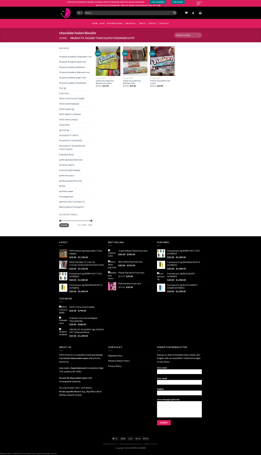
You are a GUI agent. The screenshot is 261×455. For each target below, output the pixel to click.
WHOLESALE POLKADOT (71, 207)
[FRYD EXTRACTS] (65, 13)
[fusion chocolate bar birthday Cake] (135, 61)
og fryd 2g (64, 130)
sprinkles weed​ (66, 191)
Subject (160, 389)
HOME (95, 23)
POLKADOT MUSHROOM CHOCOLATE (72, 147)
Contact (152, 23)
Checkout (164, 23)
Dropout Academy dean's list (72, 61)
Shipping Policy (115, 355)
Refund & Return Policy (119, 360)
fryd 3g (62, 88)
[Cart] (200, 13)
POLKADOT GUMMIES (70, 140)
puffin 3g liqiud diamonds (71, 159)
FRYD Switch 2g (66, 109)
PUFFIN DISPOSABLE (69, 170)
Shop (102, 23)
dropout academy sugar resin (72, 77)
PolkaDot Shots (66, 154)
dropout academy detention (72, 67)
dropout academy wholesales (72, 82)
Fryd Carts (64, 93)
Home (63, 38)
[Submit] (174, 12)
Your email (162, 378)
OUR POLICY (130, 23)
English (199, 2)
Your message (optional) (168, 399)
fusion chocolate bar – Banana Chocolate (105, 82)
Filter (64, 225)
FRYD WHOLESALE (115, 23)
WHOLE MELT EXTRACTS (72, 201)
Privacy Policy (114, 366)
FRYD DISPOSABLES (69, 103)
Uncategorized (66, 196)
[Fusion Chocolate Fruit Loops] (162, 61)
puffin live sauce (66, 175)
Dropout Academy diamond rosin (74, 72)
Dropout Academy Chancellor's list (75, 56)
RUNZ (62, 186)
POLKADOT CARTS (68, 135)
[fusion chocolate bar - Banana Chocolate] (108, 61)
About (142, 23)
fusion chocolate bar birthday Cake (132, 82)
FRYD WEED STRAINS (70, 114)
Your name (162, 368)
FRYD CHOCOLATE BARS (71, 98)
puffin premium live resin (70, 180)
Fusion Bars (64, 124)
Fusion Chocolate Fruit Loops (160, 82)
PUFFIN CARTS (66, 165)
